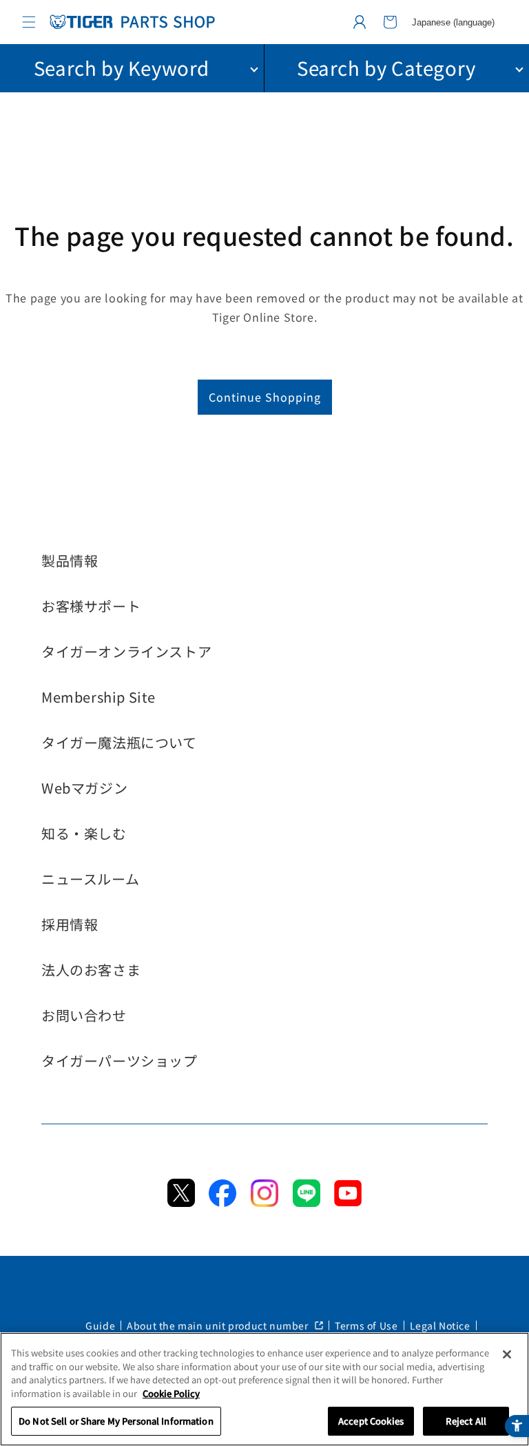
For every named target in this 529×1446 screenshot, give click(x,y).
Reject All (466, 1420)
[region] (264, 1389)
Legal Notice (440, 1325)
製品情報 (69, 560)
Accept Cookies (371, 1420)
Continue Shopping (265, 397)
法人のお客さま (91, 970)
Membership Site (98, 697)
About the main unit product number (219, 1325)
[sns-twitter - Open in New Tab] (181, 1202)
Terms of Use (366, 1325)
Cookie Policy (171, 1393)
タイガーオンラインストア (126, 651)
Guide (100, 1325)
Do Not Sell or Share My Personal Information (116, 1420)
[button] (29, 22)
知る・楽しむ (84, 833)
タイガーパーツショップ (119, 1061)
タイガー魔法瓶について (119, 742)
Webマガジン (84, 788)
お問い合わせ (84, 1015)
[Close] (507, 1354)
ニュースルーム (90, 879)
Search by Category (386, 67)
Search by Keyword (121, 67)
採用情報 (69, 924)
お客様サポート (91, 606)
